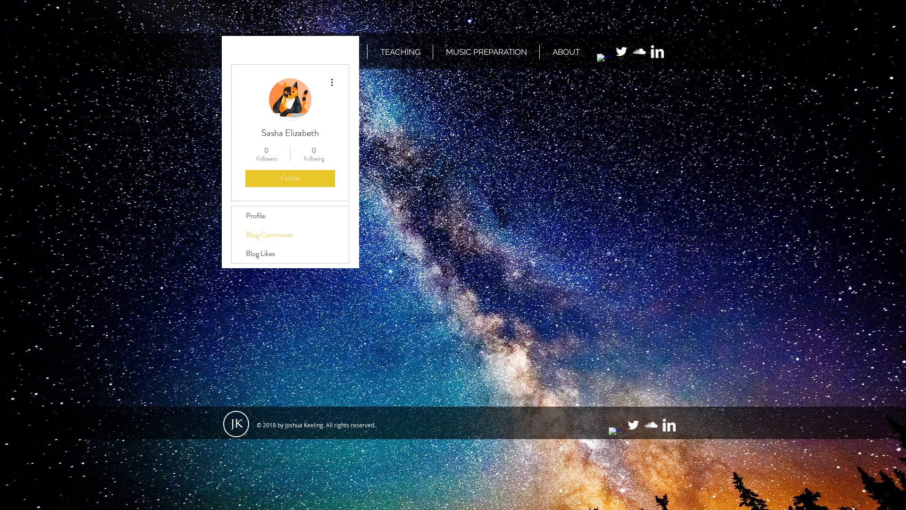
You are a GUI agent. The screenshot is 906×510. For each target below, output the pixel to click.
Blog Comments (269, 234)
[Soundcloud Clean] (639, 51)
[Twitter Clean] (621, 51)
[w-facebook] (603, 60)
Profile (255, 215)
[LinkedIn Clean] (657, 51)
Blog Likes (260, 253)
